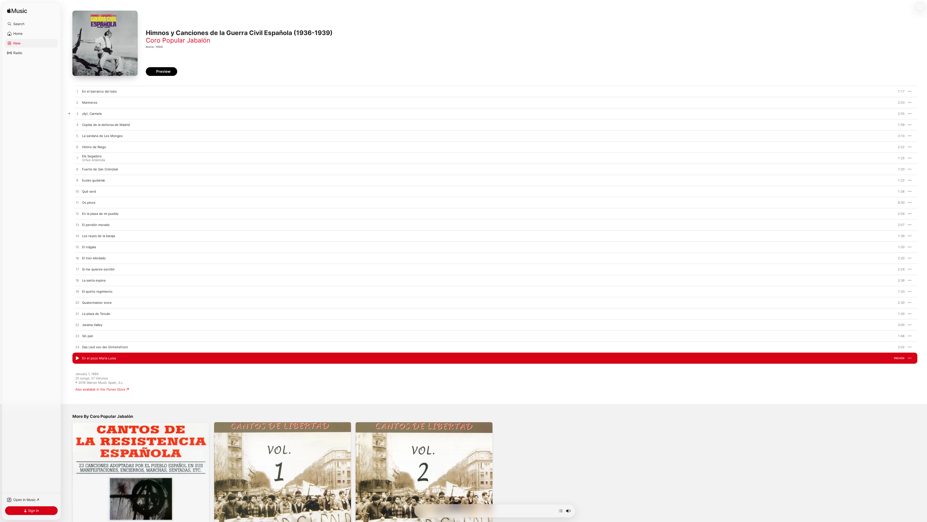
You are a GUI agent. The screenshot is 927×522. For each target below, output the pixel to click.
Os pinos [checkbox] (88, 202)
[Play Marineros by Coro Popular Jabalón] (77, 103)
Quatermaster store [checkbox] (97, 302)
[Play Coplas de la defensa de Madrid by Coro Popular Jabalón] (77, 125)
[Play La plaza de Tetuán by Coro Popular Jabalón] (77, 314)
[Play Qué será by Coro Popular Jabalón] (77, 191)
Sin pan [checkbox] (87, 336)
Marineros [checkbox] (89, 102)
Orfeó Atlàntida (93, 160)
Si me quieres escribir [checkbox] (98, 269)
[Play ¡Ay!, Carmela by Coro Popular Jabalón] (77, 114)
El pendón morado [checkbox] (96, 225)
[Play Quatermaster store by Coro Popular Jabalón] (77, 303)
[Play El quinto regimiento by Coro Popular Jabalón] (77, 292)
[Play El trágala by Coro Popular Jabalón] (77, 247)
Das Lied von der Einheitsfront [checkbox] (105, 347)
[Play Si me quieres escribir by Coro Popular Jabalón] (77, 269)
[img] (17, 11)
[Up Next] (561, 511)
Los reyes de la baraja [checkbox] (98, 236)
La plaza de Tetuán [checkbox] (96, 314)
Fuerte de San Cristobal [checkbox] (100, 169)
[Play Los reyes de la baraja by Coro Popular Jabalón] (77, 236)
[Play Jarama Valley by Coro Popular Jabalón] (77, 325)
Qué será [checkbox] (89, 191)
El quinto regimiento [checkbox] (97, 291)
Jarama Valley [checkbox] (92, 325)
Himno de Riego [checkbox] (94, 147)
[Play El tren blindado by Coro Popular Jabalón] (77, 258)
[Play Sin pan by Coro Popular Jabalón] (77, 336)
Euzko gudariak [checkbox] (93, 180)
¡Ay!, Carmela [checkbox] (92, 114)
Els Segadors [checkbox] (92, 156)
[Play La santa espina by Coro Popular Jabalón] (77, 280)
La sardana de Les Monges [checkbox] (102, 136)
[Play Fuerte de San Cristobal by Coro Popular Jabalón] (77, 169)
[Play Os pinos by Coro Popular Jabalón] (77, 203)
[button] (31, 24)
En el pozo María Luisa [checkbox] (99, 358)
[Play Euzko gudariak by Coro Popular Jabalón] (77, 180)
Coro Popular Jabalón (178, 40)
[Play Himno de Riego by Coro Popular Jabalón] (77, 147)
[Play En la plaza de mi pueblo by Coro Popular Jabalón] (77, 214)
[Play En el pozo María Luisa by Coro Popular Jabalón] (77, 358)
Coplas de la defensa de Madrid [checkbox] (106, 125)
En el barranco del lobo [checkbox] (99, 91)
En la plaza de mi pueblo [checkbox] (100, 214)
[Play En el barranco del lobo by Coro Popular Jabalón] (77, 91)
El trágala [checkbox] (89, 247)
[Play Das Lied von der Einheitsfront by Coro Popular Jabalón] (77, 347)
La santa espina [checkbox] (93, 280)
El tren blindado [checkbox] (94, 258)
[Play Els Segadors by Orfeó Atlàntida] (77, 158)
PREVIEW (899, 91)
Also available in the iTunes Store (100, 389)
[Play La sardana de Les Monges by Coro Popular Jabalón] (77, 136)
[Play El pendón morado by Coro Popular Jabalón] (77, 225)
